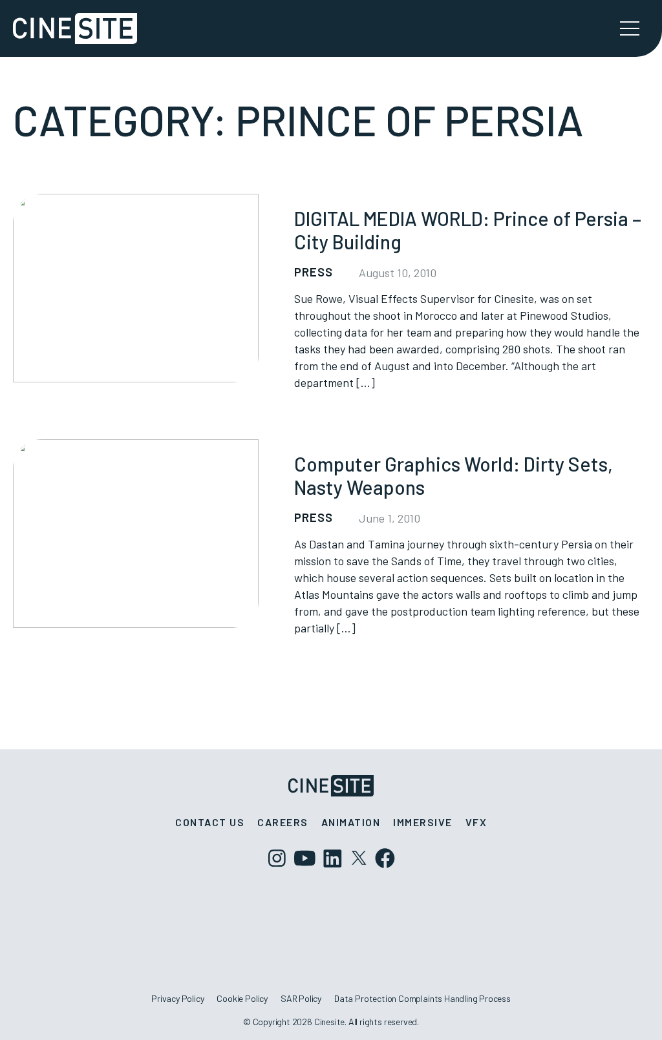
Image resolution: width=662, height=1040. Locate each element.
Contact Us (209, 822)
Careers (282, 822)
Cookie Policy (242, 998)
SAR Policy (301, 998)
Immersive (423, 822)
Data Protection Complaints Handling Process (422, 998)
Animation (351, 822)
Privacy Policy (177, 998)
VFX (476, 822)
